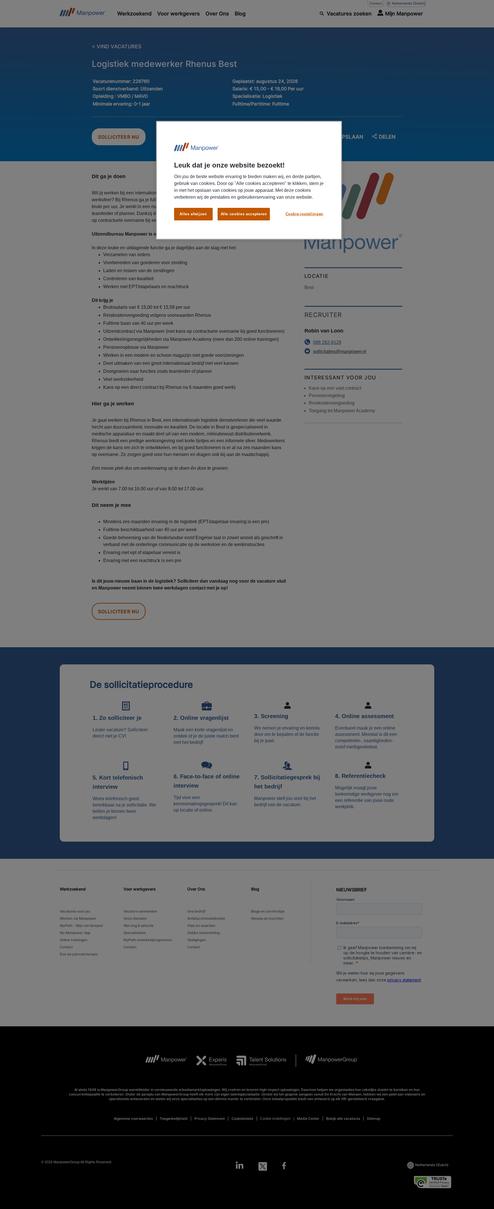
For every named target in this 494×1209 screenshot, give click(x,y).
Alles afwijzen (193, 214)
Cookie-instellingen (304, 214)
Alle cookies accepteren (244, 214)
